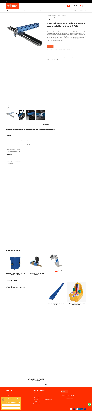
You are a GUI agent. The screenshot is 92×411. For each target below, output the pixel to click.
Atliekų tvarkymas (36, 404)
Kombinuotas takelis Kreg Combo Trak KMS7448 (56, 303)
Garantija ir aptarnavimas (37, 395)
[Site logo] (12, 6)
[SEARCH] (68, 6)
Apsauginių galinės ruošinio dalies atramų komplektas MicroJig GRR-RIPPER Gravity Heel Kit (15, 287)
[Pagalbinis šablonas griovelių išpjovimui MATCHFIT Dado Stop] (76, 292)
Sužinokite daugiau (16, 402)
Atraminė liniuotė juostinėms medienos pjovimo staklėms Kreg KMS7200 (63, 57)
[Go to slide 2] (46, 384)
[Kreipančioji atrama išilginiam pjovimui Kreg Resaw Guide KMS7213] (15, 262)
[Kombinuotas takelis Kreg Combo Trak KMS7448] (56, 292)
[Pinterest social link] (54, 59)
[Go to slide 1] (45, 384)
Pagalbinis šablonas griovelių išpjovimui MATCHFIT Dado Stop (76, 303)
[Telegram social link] (57, 59)
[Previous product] (47, 20)
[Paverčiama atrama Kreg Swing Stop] (56, 261)
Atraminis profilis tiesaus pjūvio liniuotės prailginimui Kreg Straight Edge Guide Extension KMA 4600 (36, 379)
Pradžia (48, 15)
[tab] (46, 124)
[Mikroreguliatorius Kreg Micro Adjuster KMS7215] (36, 262)
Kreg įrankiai (53, 15)
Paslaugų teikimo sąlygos (10, 395)
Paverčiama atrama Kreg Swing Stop (56, 270)
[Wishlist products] (77, 6)
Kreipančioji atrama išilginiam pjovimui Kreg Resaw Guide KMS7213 (15, 274)
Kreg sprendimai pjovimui (61, 15)
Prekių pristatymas (36, 401)
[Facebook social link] (6, 1)
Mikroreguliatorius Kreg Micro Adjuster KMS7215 (36, 274)
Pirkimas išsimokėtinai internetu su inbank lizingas (42, 399)
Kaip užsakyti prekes (37, 397)
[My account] (74, 6)
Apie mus (7, 393)
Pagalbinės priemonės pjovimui (68, 55)
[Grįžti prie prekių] (49, 20)
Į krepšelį (50, 46)
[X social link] (53, 59)
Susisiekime (35, 393)
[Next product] (51, 20)
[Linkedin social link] (56, 59)
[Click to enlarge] (8, 107)
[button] (7, 114)
